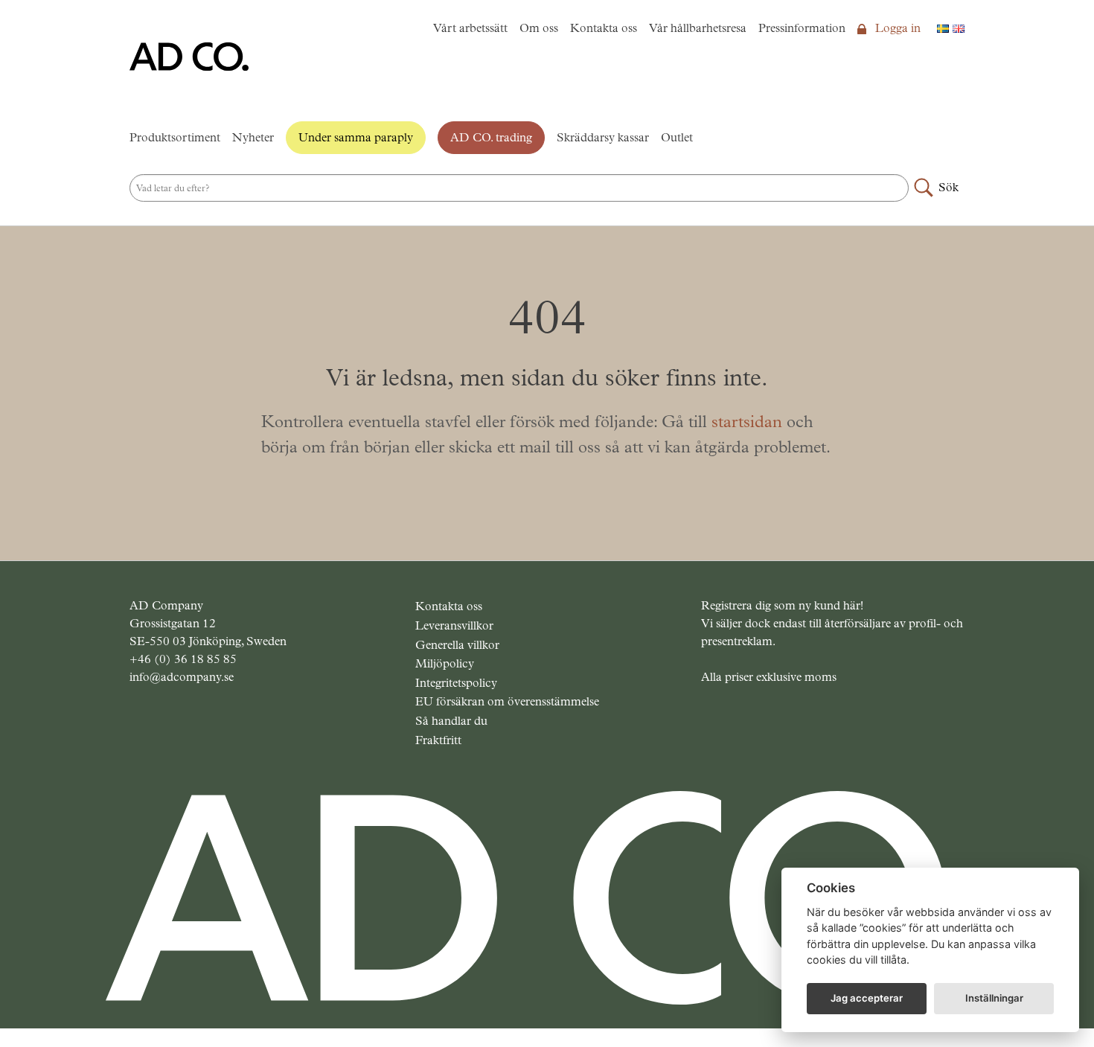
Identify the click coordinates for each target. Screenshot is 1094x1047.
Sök (948, 187)
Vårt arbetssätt (470, 28)
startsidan (746, 422)
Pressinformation (801, 28)
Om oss (538, 28)
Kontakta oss (603, 28)
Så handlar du (451, 721)
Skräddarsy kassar (603, 137)
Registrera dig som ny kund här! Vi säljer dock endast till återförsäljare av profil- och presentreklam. (832, 623)
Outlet (677, 137)
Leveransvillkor (454, 625)
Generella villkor (457, 645)
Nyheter (253, 137)
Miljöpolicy (444, 663)
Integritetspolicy (456, 683)
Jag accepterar (867, 998)
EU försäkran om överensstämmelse (507, 701)
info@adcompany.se (181, 677)
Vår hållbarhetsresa (697, 28)
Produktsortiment (174, 137)
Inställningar (994, 998)
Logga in (896, 28)
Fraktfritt (438, 740)
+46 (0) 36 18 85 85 (183, 659)
